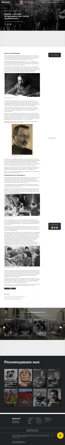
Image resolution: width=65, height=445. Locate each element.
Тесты (20, 389)
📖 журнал (29, 423)
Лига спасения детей (28, 61)
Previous (4, 327)
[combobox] (56, 55)
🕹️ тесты (29, 422)
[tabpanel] (11, 327)
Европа (9, 319)
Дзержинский (13, 284)
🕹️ (58, 2)
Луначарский (25, 119)
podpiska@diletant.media (39, 420)
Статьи (6, 319)
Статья (6, 10)
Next (61, 327)
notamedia (25, 436)
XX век (11, 319)
